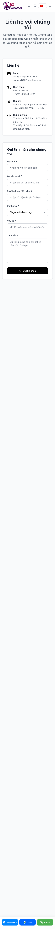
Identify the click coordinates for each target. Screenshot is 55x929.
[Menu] (50, 5)
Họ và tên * (13, 161)
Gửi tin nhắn (29, 270)
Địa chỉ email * (14, 176)
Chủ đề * (11, 221)
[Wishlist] (35, 5)
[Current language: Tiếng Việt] (42, 5)
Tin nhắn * (12, 235)
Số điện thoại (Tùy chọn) (19, 191)
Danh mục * (13, 206)
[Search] (29, 5)
